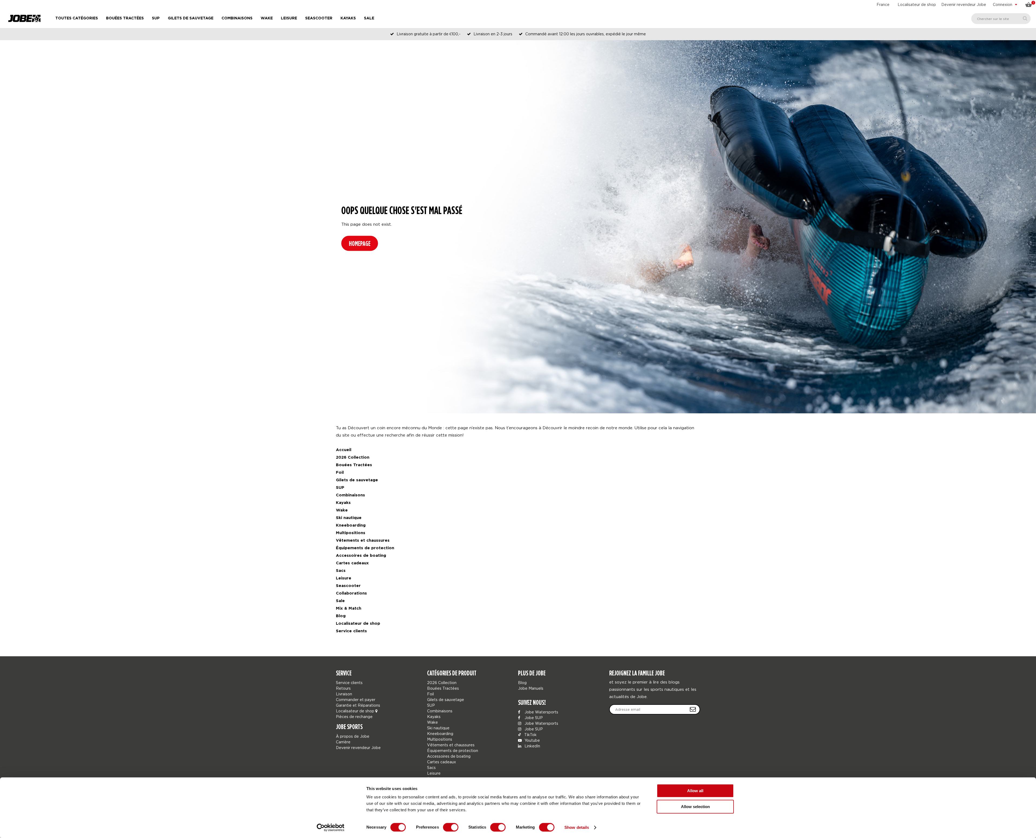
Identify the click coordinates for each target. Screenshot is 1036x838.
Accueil (343, 450)
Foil (340, 472)
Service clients (351, 631)
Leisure (289, 18)
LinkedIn (531, 746)
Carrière (343, 742)
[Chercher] (1025, 18)
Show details (576, 827)
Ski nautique (349, 518)
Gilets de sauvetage (190, 18)
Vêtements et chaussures (363, 540)
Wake (267, 18)
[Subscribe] (692, 709)
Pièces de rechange (354, 717)
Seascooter (318, 18)
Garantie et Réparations (358, 705)
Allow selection (695, 806)
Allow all (695, 790)
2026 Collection (352, 457)
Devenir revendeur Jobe (963, 4)
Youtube (531, 740)
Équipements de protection (365, 548)
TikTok (530, 735)
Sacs (341, 570)
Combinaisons (237, 18)
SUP (156, 18)
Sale (369, 18)
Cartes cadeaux (352, 563)
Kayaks (348, 18)
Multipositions (350, 533)
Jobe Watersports (540, 712)
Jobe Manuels (530, 688)
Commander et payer (355, 700)
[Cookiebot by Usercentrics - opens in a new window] (330, 827)
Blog (341, 616)
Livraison (344, 694)
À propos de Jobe (352, 736)
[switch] (450, 827)
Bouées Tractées (125, 18)
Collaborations (351, 593)
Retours (343, 688)
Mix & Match (348, 608)
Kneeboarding (351, 525)
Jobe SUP (533, 718)
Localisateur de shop (917, 4)
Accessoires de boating (361, 555)
